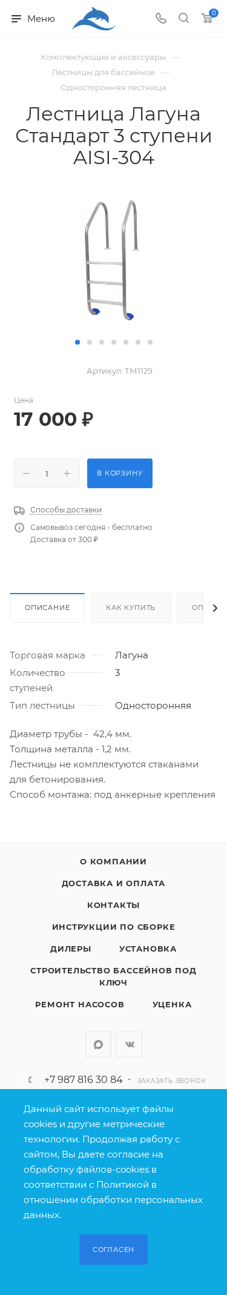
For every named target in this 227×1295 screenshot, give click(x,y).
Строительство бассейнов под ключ (113, 976)
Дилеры (70, 948)
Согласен (113, 1249)
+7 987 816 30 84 (83, 1080)
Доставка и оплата (114, 883)
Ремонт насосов (79, 1004)
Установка (148, 948)
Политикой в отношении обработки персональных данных (113, 1199)
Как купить (131, 607)
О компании (113, 861)
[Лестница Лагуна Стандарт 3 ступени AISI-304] (114, 257)
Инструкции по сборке (114, 927)
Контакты (113, 905)
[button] (77, 342)
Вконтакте (129, 1045)
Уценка (172, 1004)
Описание (47, 607)
